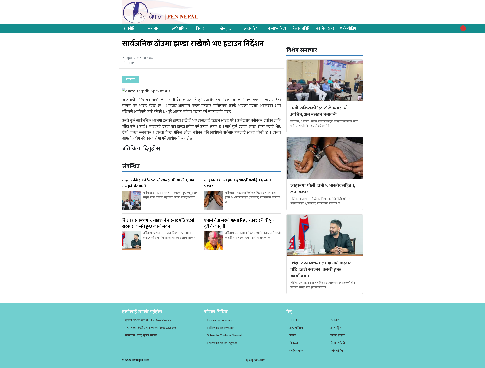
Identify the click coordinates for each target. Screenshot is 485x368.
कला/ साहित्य (337, 335)
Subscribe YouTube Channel (224, 335)
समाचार (153, 28)
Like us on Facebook (220, 320)
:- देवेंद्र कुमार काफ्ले (141, 335)
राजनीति (129, 28)
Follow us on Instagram (222, 343)
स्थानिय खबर (325, 28)
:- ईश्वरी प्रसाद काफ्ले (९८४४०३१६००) (150, 327)
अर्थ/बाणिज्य (180, 28)
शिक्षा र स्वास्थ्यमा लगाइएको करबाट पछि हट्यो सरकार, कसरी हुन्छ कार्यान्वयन (321, 269)
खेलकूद (225, 28)
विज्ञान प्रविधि (301, 28)
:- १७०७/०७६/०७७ (148, 320)
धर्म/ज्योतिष (348, 28)
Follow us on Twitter (220, 327)
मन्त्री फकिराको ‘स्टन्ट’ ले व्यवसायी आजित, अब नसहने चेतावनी (319, 111)
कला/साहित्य (277, 28)
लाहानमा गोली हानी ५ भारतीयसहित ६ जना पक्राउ (322, 189)
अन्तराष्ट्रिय (251, 28)
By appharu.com (255, 360)
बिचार (200, 28)
